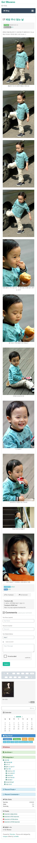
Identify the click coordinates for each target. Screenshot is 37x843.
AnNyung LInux (23, 742)
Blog (7, 10)
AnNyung (17, 739)
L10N (12, 742)
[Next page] (31, 677)
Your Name (8, 617)
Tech (8, 769)
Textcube (12, 834)
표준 (8, 742)
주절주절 (9, 762)
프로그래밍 (11, 773)
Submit (6, 664)
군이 (12, 27)
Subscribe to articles (10, 814)
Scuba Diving (10, 782)
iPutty (16, 742)
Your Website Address (8, 634)
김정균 (13, 587)
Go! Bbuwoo (8, 2)
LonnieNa (15, 836)
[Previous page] (4, 673)
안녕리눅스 (7, 739)
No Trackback (10, 595)
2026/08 (18, 717)
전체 (6, 760)
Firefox (24, 739)
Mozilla (31, 739)
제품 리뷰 (9, 784)
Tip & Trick (10, 777)
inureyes (5, 836)
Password (7, 625)
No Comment (24, 595)
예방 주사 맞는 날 (14, 19)
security (9, 779)
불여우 (30, 742)
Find (32, 708)
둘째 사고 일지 (10, 766)
